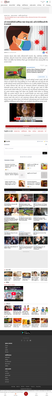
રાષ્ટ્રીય (6, 348)
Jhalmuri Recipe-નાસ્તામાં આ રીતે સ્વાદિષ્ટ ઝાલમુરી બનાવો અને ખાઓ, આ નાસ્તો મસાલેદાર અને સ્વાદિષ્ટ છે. (44, 279)
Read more (17, 118)
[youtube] (27, 340)
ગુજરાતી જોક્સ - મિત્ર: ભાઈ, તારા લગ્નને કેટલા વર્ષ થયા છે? (25, 313)
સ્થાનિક (6, 350)
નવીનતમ (8, 304)
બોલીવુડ (18, 5)
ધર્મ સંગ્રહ (39, 5)
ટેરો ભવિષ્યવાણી (8, 361)
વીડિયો (7, 282)
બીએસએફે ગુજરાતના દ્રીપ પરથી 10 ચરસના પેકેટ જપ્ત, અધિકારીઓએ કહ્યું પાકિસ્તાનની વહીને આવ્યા (26, 128)
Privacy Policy (38, 386)
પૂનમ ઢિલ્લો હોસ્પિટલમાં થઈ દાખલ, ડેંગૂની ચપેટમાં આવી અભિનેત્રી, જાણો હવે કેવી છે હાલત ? (8, 313)
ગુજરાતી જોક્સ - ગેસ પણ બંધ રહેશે (45, 313)
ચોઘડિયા (6, 366)
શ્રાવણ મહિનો (12, 5)
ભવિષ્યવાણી (7, 357)
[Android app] (26, 332)
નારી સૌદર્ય (7, 373)
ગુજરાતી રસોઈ (7, 375)
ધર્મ (43, 5)
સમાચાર (6, 345)
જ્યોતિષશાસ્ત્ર (25, 5)
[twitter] (24, 340)
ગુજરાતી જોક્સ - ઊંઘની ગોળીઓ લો (35, 313)
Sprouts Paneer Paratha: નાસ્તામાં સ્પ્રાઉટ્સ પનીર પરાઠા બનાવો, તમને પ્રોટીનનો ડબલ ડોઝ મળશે (8, 279)
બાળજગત (7, 379)
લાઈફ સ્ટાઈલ (33, 5)
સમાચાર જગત (7, 15)
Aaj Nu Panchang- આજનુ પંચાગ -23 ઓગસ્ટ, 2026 (17, 325)
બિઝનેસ (6, 352)
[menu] (2, 2)
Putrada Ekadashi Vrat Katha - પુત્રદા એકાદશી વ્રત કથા (8, 325)
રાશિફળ (6, 359)
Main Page (13, 386)
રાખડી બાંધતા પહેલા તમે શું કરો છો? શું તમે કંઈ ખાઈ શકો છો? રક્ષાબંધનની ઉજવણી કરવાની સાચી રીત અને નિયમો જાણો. (45, 325)
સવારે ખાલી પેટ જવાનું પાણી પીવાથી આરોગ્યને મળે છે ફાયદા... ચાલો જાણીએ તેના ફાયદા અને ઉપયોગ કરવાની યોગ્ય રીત (17, 279)
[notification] (50, 2)
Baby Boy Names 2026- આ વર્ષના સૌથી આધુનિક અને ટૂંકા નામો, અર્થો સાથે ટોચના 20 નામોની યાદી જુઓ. (35, 279)
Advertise (22, 386)
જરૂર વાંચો (8, 270)
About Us (18, 386)
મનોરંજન (34, 131)
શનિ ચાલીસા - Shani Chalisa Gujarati (26, 326)
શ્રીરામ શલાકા (7, 364)
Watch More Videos (9, 285)
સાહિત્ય (6, 377)
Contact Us (33, 386)
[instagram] (30, 340)
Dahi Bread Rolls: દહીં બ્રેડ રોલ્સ (26, 279)
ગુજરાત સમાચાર (4, 5)
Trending (48, 5)
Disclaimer (27, 386)
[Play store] (47, 2)
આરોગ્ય (6, 371)
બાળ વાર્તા (7, 382)
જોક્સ (29, 131)
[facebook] (21, 340)
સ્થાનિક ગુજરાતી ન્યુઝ (22, 15)
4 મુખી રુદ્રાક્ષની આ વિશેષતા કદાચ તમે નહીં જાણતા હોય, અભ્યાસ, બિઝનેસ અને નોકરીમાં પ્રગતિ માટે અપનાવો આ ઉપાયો (35, 325)
